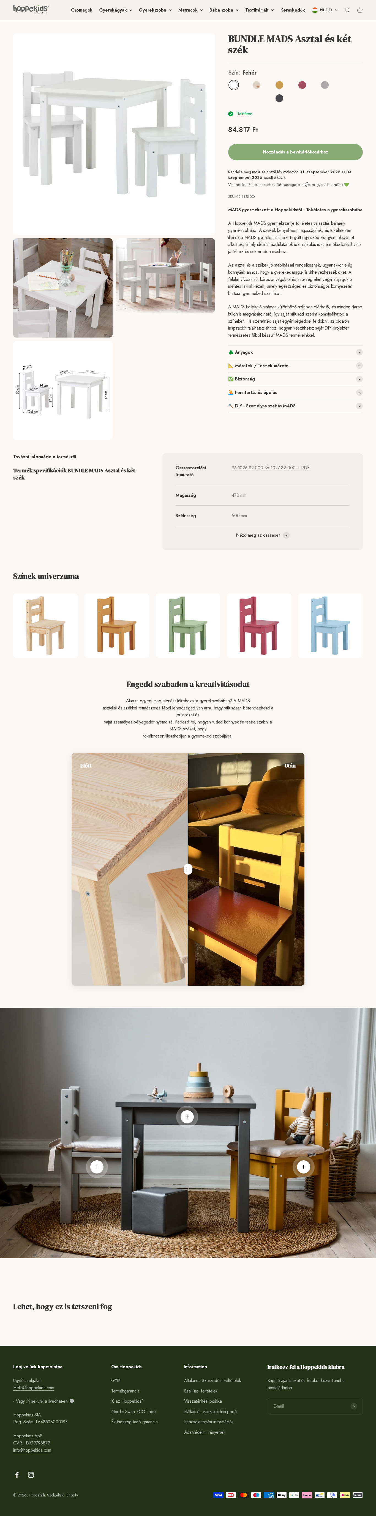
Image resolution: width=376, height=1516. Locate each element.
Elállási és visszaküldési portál (211, 1411)
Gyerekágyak (113, 10)
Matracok (188, 10)
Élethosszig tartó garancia (134, 1422)
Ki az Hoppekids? (127, 1401)
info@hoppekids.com (32, 1450)
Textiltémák (256, 10)
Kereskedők (292, 10)
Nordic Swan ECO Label (134, 1411)
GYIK (116, 1380)
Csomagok (81, 10)
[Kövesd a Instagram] (31, 1475)
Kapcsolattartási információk (209, 1422)
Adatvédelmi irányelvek (204, 1432)
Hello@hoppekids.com (33, 1388)
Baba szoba (221, 10)
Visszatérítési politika (203, 1401)
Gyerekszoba (152, 10)
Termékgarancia (125, 1391)
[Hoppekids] (31, 10)
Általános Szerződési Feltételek (212, 1380)
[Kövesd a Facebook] (17, 1475)
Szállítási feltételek (201, 1391)
